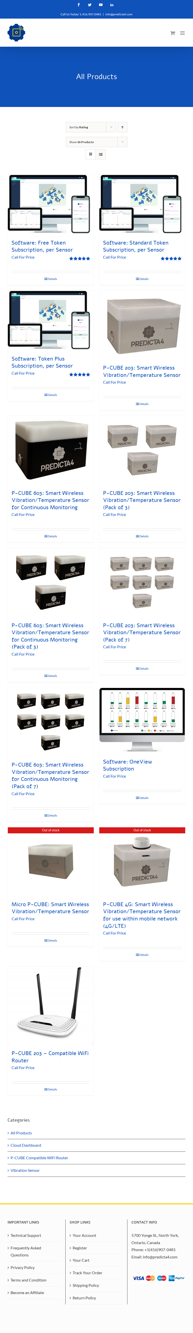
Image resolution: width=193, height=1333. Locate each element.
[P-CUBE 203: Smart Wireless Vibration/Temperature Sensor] (142, 325)
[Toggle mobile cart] (172, 33)
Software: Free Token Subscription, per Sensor (42, 246)
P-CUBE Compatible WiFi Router (39, 1157)
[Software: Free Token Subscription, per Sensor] (51, 204)
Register (80, 1247)
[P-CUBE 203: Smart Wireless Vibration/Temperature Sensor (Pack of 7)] (142, 582)
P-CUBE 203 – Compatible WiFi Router (50, 1057)
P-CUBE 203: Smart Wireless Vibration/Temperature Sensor (142, 371)
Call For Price (23, 257)
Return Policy (84, 1297)
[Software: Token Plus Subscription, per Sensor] (51, 320)
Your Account (84, 1235)
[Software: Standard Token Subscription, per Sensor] (142, 204)
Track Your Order (87, 1272)
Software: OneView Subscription (127, 765)
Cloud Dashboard (26, 1145)
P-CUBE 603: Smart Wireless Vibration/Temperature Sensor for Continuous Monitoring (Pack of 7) (50, 775)
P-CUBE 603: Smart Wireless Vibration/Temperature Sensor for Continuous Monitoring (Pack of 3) (50, 636)
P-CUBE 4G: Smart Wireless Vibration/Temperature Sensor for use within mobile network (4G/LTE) (142, 915)
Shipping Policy (86, 1285)
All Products (21, 1132)
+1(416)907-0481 (160, 1249)
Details (52, 279)
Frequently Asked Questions (26, 1251)
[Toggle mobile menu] (182, 33)
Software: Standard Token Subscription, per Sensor (135, 246)
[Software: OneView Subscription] (142, 720)
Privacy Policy (23, 1267)
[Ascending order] (122, 127)
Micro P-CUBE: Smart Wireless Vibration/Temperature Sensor (50, 908)
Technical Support (26, 1235)
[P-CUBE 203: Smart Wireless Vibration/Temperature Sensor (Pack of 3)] (142, 450)
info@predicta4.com (118, 14)
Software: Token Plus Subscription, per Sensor (42, 362)
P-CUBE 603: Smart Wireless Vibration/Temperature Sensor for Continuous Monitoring (50, 500)
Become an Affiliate (27, 1292)
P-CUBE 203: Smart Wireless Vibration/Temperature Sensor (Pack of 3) (142, 500)
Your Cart (81, 1260)
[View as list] (101, 154)
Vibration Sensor (25, 1170)
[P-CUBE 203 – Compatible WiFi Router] (51, 1006)
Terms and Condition (28, 1280)
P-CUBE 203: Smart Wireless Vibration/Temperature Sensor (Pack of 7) (142, 633)
